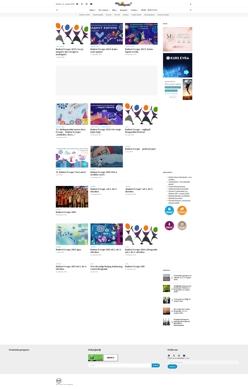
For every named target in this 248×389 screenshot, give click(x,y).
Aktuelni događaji (98, 15)
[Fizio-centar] (177, 89)
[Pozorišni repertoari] (182, 210)
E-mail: (187, 358)
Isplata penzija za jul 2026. (178, 189)
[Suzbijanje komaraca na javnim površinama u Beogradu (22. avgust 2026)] (166, 288)
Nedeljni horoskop (175, 198)
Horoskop (126, 15)
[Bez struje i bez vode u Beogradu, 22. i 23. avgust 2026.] (166, 311)
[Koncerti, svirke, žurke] (169, 225)
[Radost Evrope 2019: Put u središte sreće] (106, 156)
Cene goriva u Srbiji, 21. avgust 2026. (182, 300)
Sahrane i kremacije (163, 15)
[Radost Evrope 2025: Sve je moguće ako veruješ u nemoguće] (72, 34)
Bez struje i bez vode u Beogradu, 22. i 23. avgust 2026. (182, 311)
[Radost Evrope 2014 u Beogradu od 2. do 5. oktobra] (141, 234)
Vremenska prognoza (176, 186)
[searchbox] (120, 365)
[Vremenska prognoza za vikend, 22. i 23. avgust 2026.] (166, 277)
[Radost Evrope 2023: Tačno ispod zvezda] (141, 34)
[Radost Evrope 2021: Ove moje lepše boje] (106, 114)
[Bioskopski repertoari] (169, 210)
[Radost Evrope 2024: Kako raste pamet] (106, 34)
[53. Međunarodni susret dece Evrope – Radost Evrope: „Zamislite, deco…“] (72, 114)
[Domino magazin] (110, 358)
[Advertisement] (86, 80)
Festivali (62, 46)
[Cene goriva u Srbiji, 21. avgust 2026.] (166, 300)
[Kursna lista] (177, 39)
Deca (58, 46)
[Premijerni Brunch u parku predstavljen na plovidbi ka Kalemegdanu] (166, 321)
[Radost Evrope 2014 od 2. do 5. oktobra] (106, 234)
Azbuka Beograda (149, 15)
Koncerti (59, 247)
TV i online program (105, 126)
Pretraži (155, 365)
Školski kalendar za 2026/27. (179, 196)
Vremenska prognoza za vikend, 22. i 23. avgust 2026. (182, 277)
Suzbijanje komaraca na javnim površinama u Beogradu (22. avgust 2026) (182, 289)
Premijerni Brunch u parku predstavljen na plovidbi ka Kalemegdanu (182, 322)
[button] (190, 4)
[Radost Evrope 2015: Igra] (72, 234)
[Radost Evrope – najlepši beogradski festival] (141, 114)
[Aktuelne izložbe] (182, 225)
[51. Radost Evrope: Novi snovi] (72, 156)
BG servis (108, 15)
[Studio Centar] (95, 358)
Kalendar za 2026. (84, 15)
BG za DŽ (117, 15)
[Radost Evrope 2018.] (72, 197)
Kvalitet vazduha (136, 15)
